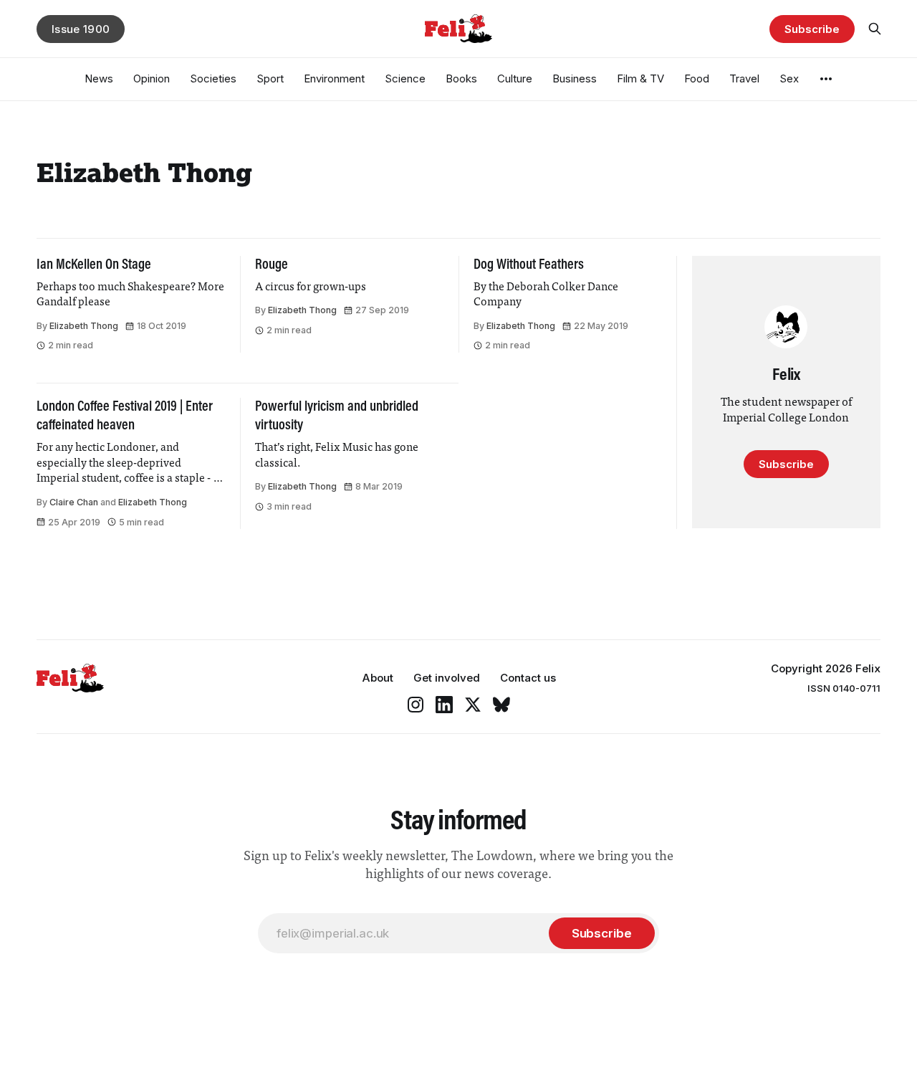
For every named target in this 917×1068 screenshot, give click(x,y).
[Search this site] (875, 28)
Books (461, 78)
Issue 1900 (81, 29)
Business (574, 78)
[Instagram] (415, 704)
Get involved (446, 678)
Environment (334, 78)
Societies (213, 78)
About (377, 678)
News (99, 78)
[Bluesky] (501, 704)
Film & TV (640, 78)
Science (405, 78)
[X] (472, 704)
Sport (270, 78)
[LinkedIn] (444, 704)
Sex (789, 78)
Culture (514, 78)
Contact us (528, 678)
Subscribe (811, 29)
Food (696, 78)
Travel (744, 78)
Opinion (151, 78)
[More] (826, 78)
